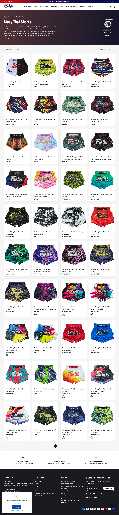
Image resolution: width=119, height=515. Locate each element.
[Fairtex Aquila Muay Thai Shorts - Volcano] (17, 142)
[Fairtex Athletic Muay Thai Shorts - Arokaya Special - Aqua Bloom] (74, 142)
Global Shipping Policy (66, 483)
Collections (11, 16)
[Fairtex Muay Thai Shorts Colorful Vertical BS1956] (17, 104)
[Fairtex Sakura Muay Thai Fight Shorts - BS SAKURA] (45, 179)
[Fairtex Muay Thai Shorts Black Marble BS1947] (17, 217)
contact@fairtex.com (14, 491)
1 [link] (55, 446)
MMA (36, 483)
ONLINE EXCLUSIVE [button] (70, 6)
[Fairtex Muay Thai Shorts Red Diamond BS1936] (74, 333)
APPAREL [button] (53, 6)
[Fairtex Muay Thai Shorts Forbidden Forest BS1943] (74, 254)
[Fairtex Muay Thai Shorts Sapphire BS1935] (102, 333)
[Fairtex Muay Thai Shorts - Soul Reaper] (74, 104)
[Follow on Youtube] (9, 1)
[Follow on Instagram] (6, 1)
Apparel (37, 486)
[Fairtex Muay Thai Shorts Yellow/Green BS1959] (45, 67)
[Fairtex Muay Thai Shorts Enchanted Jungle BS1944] (45, 254)
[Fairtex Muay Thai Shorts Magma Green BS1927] (102, 415)
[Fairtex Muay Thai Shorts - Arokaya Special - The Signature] (17, 179)
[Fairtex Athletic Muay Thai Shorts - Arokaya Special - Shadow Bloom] (102, 142)
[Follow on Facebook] (4, 1)
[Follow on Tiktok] (11, 1)
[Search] (107, 7)
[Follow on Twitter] (14, 1)
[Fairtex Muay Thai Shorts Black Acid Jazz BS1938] (17, 333)
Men (36, 488)
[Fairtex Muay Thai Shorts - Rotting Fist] (45, 104)
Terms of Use (64, 493)
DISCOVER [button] (91, 6)
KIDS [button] (61, 6)
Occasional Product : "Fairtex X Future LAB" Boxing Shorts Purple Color (44, 309)
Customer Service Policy (67, 481)
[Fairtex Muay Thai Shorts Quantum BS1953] (102, 179)
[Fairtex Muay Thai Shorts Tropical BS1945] (17, 254)
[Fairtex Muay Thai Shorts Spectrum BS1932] (74, 374)
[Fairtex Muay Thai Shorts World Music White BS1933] (17, 415)
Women (37, 491)
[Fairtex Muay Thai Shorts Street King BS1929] (17, 374)
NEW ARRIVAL (27, 6)
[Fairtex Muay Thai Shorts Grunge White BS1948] (74, 217)
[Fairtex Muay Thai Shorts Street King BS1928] (45, 374)
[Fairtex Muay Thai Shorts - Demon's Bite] (102, 104)
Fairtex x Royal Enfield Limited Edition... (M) (107, 31)
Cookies (62, 498)
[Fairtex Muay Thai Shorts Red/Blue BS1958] (74, 67)
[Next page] (63, 446)
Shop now (65, 1)
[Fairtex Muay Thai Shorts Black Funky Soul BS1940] (74, 292)
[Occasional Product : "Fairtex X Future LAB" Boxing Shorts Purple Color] (45, 292)
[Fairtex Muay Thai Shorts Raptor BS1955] (74, 179)
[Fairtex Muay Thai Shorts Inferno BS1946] (102, 217)
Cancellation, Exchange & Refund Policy (72, 486)
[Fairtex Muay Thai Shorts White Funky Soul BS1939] (102, 292)
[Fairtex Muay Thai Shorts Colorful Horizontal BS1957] (102, 67)
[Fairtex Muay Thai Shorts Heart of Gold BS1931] (45, 415)
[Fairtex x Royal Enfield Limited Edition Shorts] (17, 67)
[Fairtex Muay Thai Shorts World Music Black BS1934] (102, 374)
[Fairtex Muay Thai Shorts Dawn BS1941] (17, 292)
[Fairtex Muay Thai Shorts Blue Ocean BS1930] (74, 415)
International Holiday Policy (68, 491)
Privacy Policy (64, 496)
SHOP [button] (35, 6)
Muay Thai (38, 481)
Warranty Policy (65, 488)
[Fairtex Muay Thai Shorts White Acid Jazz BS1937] (45, 333)
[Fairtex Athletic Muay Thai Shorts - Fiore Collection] (45, 142)
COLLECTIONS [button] (44, 6)
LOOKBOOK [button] (82, 6)
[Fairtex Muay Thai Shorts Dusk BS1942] (102, 254)
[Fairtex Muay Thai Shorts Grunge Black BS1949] (45, 217)
